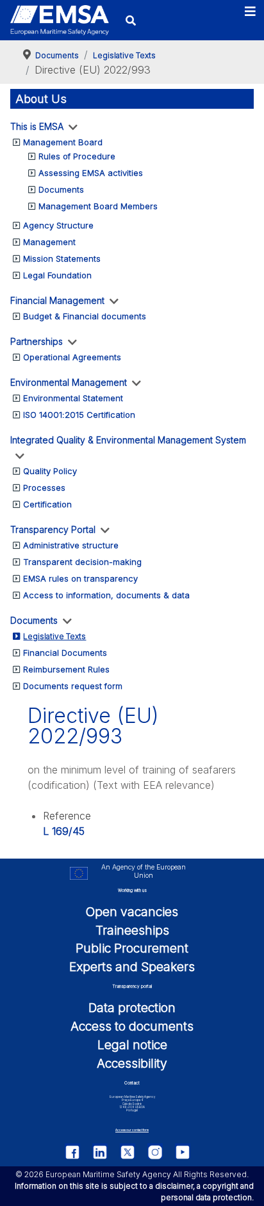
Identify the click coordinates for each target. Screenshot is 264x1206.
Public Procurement (132, 948)
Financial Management (57, 300)
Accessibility (132, 1063)
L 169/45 (64, 831)
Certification (47, 504)
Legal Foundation (57, 275)
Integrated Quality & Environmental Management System (128, 439)
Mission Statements (62, 258)
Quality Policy (50, 471)
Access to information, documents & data (106, 595)
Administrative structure (71, 545)
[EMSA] (59, 20)
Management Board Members (98, 206)
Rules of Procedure (76, 156)
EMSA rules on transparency (80, 578)
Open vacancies (132, 911)
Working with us (132, 890)
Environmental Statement (73, 398)
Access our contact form (132, 1130)
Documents (61, 189)
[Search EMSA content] (130, 20)
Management (49, 242)
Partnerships (36, 341)
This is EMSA (36, 126)
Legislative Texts (54, 636)
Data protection (132, 1007)
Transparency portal (132, 986)
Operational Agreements (72, 357)
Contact (132, 1083)
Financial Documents (65, 652)
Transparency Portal (52, 529)
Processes (44, 487)
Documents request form (72, 686)
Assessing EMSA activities (90, 173)
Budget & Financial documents (84, 316)
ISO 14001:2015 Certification (79, 414)
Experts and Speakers (132, 966)
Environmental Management (68, 382)
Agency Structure (58, 225)
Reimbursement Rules (66, 669)
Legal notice (132, 1044)
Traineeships (132, 930)
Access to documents (132, 1026)
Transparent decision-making (82, 562)
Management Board (63, 142)
